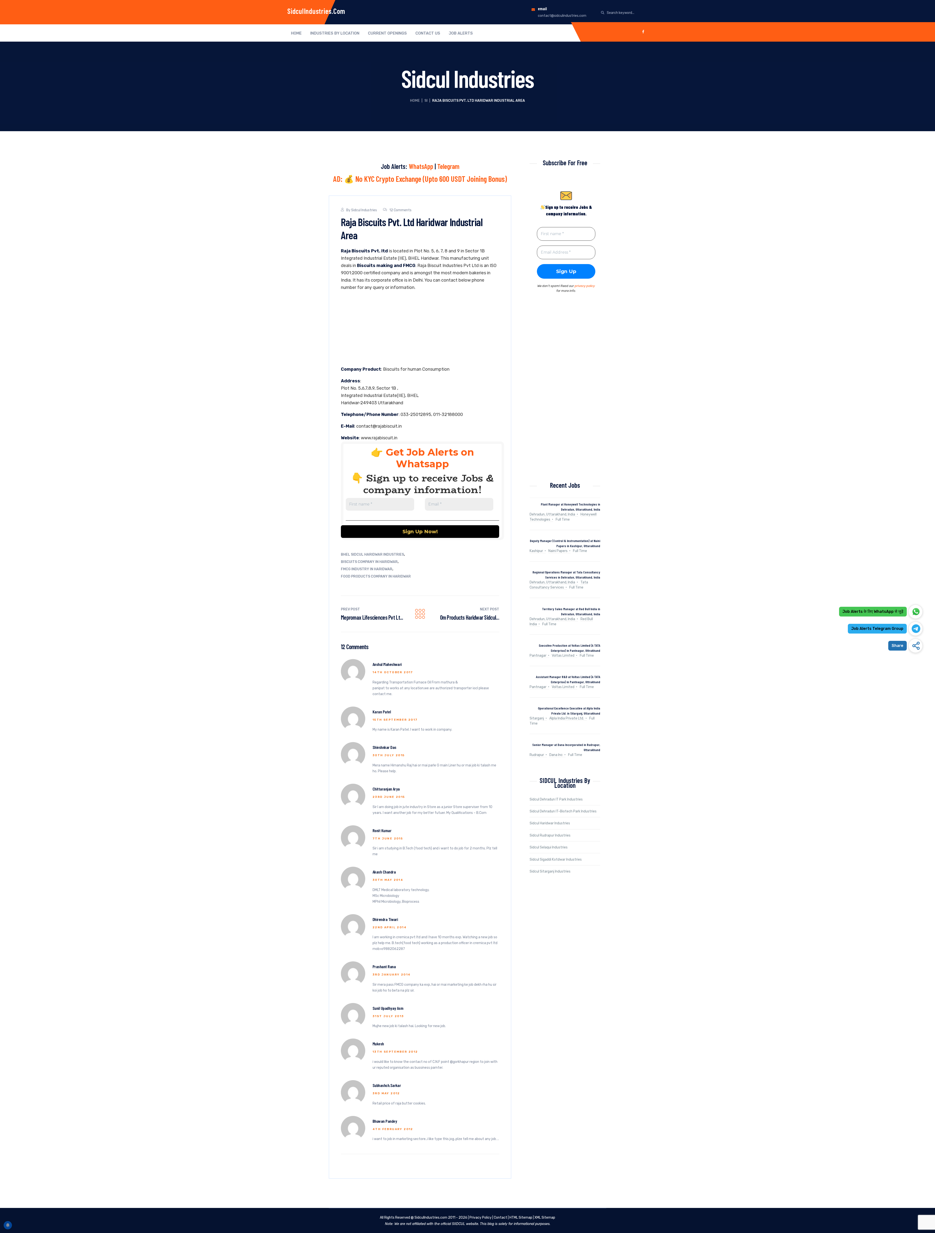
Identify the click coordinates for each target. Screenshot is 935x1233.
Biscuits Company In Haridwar (369, 562)
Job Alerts (461, 33)
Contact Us (427, 33)
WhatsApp (421, 166)
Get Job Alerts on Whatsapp (430, 458)
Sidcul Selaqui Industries (549, 847)
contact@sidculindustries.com (562, 16)
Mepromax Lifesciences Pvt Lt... (372, 617)
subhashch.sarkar (387, 1085)
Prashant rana (384, 966)
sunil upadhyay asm (388, 1008)
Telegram (448, 166)
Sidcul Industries (364, 210)
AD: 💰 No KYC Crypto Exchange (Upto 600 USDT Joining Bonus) (420, 178)
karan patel (382, 711)
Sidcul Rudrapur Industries (550, 835)
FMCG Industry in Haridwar (366, 569)
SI (426, 101)
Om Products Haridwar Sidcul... (469, 617)
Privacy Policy (480, 1217)
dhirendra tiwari (385, 919)
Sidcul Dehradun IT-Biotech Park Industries (563, 811)
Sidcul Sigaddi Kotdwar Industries (556, 859)
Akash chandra (384, 871)
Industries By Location (334, 33)
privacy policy (585, 286)
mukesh (378, 1043)
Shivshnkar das (384, 747)
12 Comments (400, 210)
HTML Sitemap (520, 1217)
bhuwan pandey (385, 1121)
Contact (500, 1217)
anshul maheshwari (387, 664)
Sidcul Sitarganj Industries (550, 871)
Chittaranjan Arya (386, 788)
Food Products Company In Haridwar (376, 576)
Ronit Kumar (382, 830)
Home (296, 33)
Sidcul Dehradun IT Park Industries (556, 799)
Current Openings (387, 33)
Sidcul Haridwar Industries (550, 823)
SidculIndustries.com (316, 11)
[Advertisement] (420, 329)
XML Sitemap (544, 1217)
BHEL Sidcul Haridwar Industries (372, 554)
